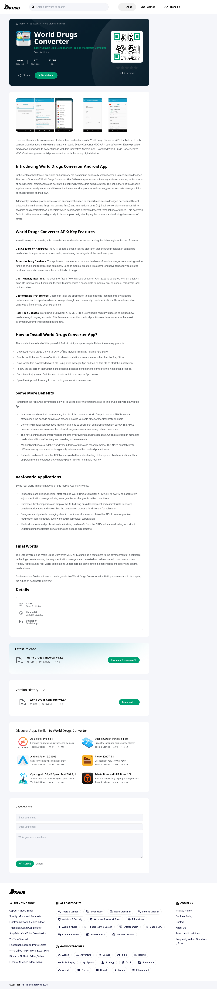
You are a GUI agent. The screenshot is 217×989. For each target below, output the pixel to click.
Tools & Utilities (42, 52)
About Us (181, 927)
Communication (70, 934)
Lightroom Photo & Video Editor (26, 922)
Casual (106, 955)
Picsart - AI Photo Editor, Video (26, 956)
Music (121, 970)
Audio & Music (69, 927)
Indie (124, 955)
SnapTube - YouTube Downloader (27, 933)
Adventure (86, 955)
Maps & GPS (156, 927)
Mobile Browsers (125, 934)
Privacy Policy (184, 910)
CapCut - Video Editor (21, 910)
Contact (180, 922)
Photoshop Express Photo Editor (27, 944)
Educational (138, 919)
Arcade (66, 970)
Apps (35, 23)
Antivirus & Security (72, 919)
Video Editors (98, 934)
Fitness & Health (150, 911)
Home (23, 23)
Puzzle (85, 970)
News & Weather (122, 911)
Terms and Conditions (188, 933)
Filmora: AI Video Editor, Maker (26, 962)
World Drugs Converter (54, 24)
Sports (90, 962)
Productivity (96, 911)
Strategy (109, 962)
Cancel (39, 864)
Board (103, 970)
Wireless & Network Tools (107, 919)
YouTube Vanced (18, 939)
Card (128, 962)
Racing (142, 955)
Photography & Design (100, 927)
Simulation (148, 962)
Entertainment (131, 927)
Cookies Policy (184, 916)
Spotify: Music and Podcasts (25, 916)
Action (65, 955)
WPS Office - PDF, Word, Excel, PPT (29, 950)
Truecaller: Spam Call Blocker (25, 927)
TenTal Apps (32, 623)
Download (127, 702)
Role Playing (68, 962)
